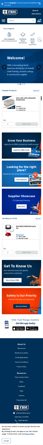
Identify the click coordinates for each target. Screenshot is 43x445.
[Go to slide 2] (20, 84)
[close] (40, 4)
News (21, 382)
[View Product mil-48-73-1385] (8, 232)
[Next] (39, 39)
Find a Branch (21, 179)
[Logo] (10, 12)
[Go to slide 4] (24, 84)
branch (13, 2)
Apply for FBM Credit (21, 150)
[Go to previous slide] (4, 67)
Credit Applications (21, 357)
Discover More (21, 306)
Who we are (22, 348)
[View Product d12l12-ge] (8, 103)
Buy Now (21, 206)
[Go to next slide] (38, 67)
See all (38, 218)
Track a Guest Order (22, 377)
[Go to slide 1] (18, 84)
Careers (21, 395)
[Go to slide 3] (22, 84)
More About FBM (12, 280)
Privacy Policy (21, 367)
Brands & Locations (21, 353)
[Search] (33, 20)
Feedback (21, 386)
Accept (6, 441)
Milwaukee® (20, 235)
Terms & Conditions (21, 362)
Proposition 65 (21, 400)
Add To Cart (26, 124)
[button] (21, 420)
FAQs (21, 391)
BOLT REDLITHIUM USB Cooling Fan (26, 227)
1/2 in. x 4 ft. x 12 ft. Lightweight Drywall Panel (26, 99)
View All (36, 90)
